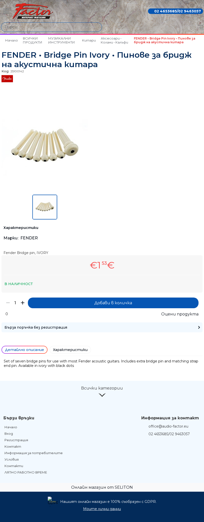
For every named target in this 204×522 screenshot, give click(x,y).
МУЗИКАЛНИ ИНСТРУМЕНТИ (61, 40)
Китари (89, 40)
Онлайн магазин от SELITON (102, 487)
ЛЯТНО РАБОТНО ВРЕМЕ (25, 472)
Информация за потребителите (33, 453)
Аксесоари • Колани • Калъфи (114, 40)
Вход (8, 433)
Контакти (13, 466)
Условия (11, 459)
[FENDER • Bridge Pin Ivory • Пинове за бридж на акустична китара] (44, 189)
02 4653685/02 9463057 (177, 11)
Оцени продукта (180, 314)
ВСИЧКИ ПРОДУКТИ (32, 40)
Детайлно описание (24, 350)
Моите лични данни (102, 509)
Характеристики (70, 350)
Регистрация (16, 440)
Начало (11, 40)
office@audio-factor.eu (168, 426)
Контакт (12, 446)
